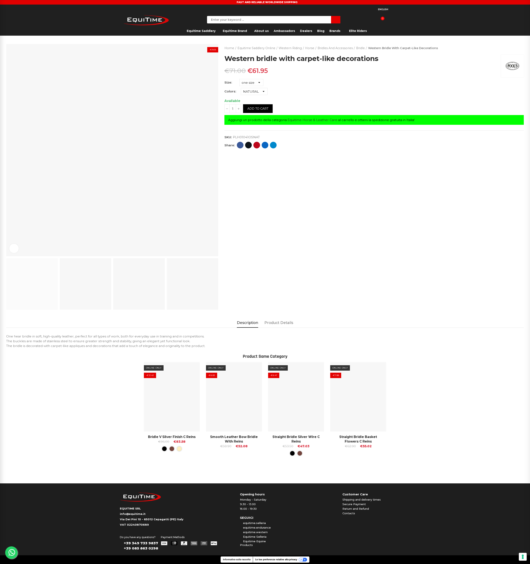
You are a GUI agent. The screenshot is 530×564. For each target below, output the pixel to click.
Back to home (515, 47)
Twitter (248, 145)
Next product (521, 47)
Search (335, 19)
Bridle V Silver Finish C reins (172, 437)
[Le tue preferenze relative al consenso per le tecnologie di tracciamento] (523, 557)
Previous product (510, 47)
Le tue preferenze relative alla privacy (276, 559)
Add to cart (257, 108)
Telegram (273, 145)
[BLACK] (164, 448)
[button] (132, 415)
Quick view (189, 369)
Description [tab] (247, 322)
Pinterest (256, 145)
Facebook (240, 145)
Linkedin (265, 145)
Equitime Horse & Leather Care (312, 120)
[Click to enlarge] (14, 248)
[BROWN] (172, 448)
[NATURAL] (179, 448)
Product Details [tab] (278, 322)
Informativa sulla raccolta (237, 559)
